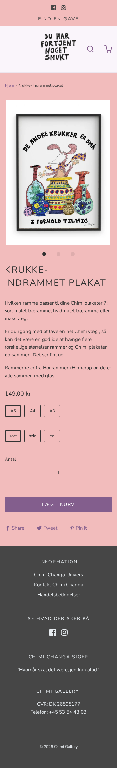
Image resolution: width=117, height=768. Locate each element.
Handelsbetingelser (58, 595)
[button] (58, 172)
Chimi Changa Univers (58, 574)
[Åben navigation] (9, 49)
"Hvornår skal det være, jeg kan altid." (58, 669)
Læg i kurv (58, 504)
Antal (10, 459)
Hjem (9, 85)
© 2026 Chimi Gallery (59, 746)
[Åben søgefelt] (90, 49)
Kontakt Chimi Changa (58, 585)
